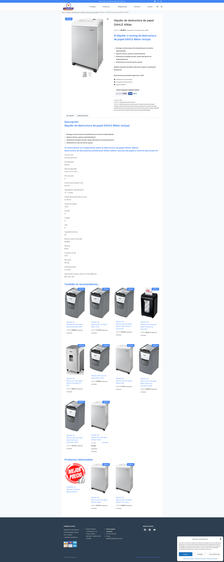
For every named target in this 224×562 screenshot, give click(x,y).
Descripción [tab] (70, 115)
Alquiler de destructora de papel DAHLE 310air (99, 437)
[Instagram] (161, 1)
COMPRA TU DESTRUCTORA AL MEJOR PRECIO (73, 489)
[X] (158, 1)
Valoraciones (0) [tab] (82, 115)
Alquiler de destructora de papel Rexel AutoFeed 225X (74, 324)
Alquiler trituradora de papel (145, 108)
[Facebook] (155, 1)
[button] (220, 539)
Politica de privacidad (142, 557)
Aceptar (185, 554)
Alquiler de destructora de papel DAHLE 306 (124, 380)
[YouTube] (154, 530)
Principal (92, 7)
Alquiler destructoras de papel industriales (145, 106)
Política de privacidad (188, 558)
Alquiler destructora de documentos (129, 104)
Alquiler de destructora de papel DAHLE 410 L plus (124, 499)
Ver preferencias (215, 554)
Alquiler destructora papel (127, 106)
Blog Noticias (122, 7)
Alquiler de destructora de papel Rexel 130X (99, 324)
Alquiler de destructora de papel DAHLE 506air (99, 499)
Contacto (137, 7)
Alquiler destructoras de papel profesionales (125, 108)
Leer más (75, 497)
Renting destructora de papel (121, 110)
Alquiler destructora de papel (127, 102)
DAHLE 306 (156, 108)
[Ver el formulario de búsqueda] (160, 6)
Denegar (200, 554)
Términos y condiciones (154, 557)
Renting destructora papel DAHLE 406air (140, 110)
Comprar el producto (75, 337)
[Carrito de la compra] (157, 6)
